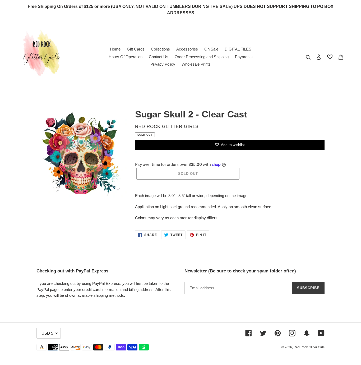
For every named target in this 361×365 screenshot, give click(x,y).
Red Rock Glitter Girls (309, 347)
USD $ (47, 333)
